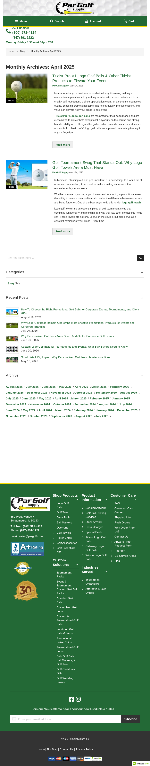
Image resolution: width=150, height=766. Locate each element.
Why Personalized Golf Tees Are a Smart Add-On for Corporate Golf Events (67, 336)
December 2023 (127, 410)
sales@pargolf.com (31, 536)
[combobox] (75, 258)
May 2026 (65, 386)
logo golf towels (131, 202)
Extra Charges (94, 527)
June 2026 (49, 386)
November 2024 (40, 404)
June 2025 (29, 398)
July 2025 (12, 398)
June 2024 (13, 410)
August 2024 (108, 404)
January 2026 (15, 392)
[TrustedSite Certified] (96, 758)
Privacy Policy (84, 749)
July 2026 (32, 386)
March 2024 (63, 410)
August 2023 (84, 416)
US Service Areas (125, 555)
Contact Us (121, 536)
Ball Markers (64, 522)
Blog (23, 51)
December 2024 (16, 404)
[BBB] (27, 544)
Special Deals (94, 532)
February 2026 (120, 386)
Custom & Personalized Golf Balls (68, 620)
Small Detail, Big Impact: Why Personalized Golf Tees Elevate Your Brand (66, 357)
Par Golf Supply (60, 86)
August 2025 (129, 392)
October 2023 (39, 416)
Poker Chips (64, 537)
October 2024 (62, 404)
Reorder (119, 550)
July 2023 (102, 416)
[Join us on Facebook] (72, 699)
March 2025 (79, 398)
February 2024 (84, 410)
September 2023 (62, 416)
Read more (62, 145)
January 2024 (105, 410)
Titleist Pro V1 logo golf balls (72, 115)
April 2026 (82, 386)
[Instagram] (78, 699)
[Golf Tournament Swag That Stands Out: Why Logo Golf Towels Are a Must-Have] (26, 174)
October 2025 (83, 392)
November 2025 (61, 392)
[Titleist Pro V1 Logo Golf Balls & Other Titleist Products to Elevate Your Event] (26, 88)
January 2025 (121, 398)
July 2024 (126, 404)
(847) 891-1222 (23, 37)
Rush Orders (122, 522)
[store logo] (75, 8)
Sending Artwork (96, 507)
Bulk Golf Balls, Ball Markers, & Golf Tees (66, 660)
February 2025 (100, 398)
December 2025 (37, 392)
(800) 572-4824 (24, 32)
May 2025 (45, 398)
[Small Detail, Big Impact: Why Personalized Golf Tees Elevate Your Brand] (12, 360)
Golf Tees (62, 512)
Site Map (51, 749)
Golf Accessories (67, 542)
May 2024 (29, 410)
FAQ (117, 503)
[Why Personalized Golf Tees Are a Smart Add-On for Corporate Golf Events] (12, 339)
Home (11, 51)
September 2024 (85, 404)
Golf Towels (64, 532)
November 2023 (16, 416)
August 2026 (14, 386)
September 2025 (107, 392)
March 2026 (99, 386)
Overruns (62, 527)
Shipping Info (122, 517)
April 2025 (62, 398)
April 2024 (46, 410)
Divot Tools (63, 517)
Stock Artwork (94, 521)
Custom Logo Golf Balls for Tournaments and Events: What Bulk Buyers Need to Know (74, 346)
